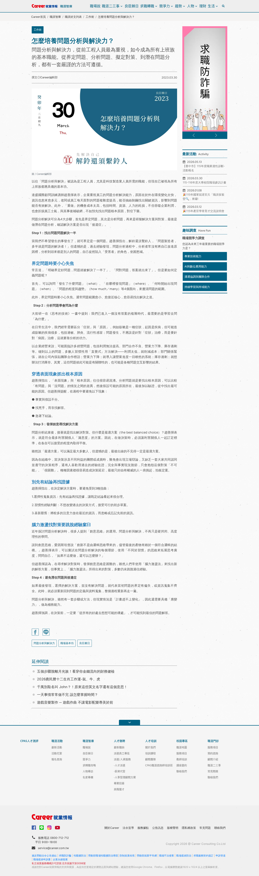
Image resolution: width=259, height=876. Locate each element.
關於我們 (150, 747)
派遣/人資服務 (122, 759)
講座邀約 (181, 765)
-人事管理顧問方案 (125, 777)
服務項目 (181, 753)
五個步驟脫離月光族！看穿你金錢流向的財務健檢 (76, 671)
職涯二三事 (110, 5)
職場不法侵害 (166, 855)
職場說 (95, 5)
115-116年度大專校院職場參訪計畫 (204, 182)
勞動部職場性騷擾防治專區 (103, 855)
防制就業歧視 (127, 855)
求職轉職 (147, 5)
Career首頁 (38, 16)
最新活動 (56, 747)
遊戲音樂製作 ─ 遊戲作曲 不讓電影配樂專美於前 (75, 702)
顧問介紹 (213, 759)
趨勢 (178, 5)
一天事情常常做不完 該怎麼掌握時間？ (67, 695)
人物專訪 (88, 771)
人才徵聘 (119, 741)
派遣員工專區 (122, 753)
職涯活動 (57, 741)
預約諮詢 (213, 753)
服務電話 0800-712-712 (53, 838)
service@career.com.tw (53, 848)
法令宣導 (128, 828)
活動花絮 (56, 753)
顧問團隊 (150, 759)
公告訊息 (158, 828)
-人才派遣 (119, 765)
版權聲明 (172, 828)
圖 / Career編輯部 (42, 173)
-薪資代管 (119, 771)
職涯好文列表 (73, 16)
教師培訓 (181, 759)
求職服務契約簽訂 (203, 855)
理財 (202, 5)
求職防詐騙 (65, 855)
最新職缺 (119, 747)
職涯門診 (213, 741)
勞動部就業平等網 (147, 855)
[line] (41, 827)
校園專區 (182, 741)
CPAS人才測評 (29, 741)
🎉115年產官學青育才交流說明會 (203, 211)
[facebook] (34, 827)
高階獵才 (119, 789)
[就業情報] (129, 817)
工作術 (90, 16)
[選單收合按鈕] (129, 722)
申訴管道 (221, 855)
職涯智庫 (55, 16)
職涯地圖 (181, 747)
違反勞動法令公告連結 (44, 855)
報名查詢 (56, 759)
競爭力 (164, 5)
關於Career (111, 828)
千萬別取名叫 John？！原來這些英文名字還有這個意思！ (82, 687)
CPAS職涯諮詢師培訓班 (159, 765)
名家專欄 (88, 777)
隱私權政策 (189, 828)
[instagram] (49, 827)
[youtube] (57, 827)
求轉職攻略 (89, 765)
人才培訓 (150, 741)
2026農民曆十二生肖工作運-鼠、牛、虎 (68, 679)
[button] (193, 135)
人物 (190, 5)
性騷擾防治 (80, 855)
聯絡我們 (181, 771)
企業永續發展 (60, 859)
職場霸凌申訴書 (42, 859)
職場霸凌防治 (183, 855)
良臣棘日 (132, 5)
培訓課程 (150, 753)
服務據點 (143, 828)
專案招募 (119, 783)
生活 (211, 5)
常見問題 (213, 771)
